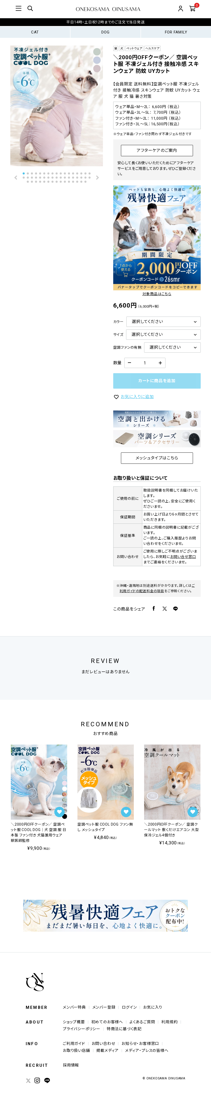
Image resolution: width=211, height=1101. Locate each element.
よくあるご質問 (142, 1022)
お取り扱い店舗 (76, 1050)
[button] (16, 177)
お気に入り (152, 1007)
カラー (118, 322)
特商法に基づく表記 (124, 1029)
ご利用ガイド (74, 1043)
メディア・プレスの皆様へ (147, 1050)
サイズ (118, 335)
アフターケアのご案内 (157, 150)
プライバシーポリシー (81, 1029)
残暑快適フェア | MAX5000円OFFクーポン (105, 24)
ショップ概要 (74, 1022)
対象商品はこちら (157, 294)
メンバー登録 (104, 1007)
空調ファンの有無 (127, 347)
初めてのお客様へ (107, 1022)
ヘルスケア (152, 48)
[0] (192, 9)
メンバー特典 (74, 1007)
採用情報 (71, 1065)
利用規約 (169, 1022)
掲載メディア (107, 1050)
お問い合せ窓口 (183, 557)
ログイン (129, 1007)
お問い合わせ (103, 1043)
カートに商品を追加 (156, 380)
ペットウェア (134, 48)
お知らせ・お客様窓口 (140, 1043)
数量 (117, 362)
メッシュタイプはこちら (157, 458)
